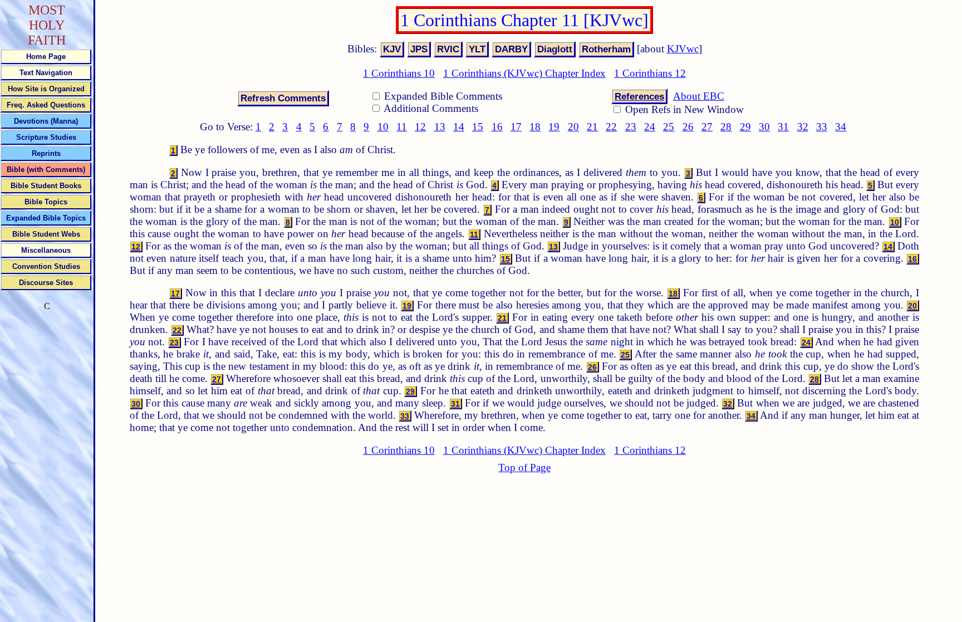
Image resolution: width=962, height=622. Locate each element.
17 (516, 127)
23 (630, 127)
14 (458, 127)
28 (726, 127)
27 (707, 127)
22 (611, 127)
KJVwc (683, 49)
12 (420, 127)
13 (439, 127)
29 (745, 127)
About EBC (698, 96)
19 (553, 127)
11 (401, 127)
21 (592, 127)
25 (668, 127)
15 (477, 127)
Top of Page (524, 467)
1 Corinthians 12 (650, 73)
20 (573, 127)
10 (383, 127)
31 (783, 127)
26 (688, 127)
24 (649, 127)
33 (821, 127)
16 (497, 127)
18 (535, 127)
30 (764, 127)
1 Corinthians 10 (399, 73)
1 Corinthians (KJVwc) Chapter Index (524, 73)
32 (802, 127)
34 (840, 127)
